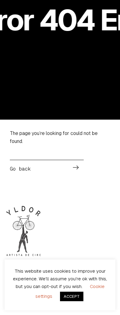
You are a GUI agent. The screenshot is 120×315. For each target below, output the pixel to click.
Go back (20, 169)
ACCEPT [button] (72, 296)
